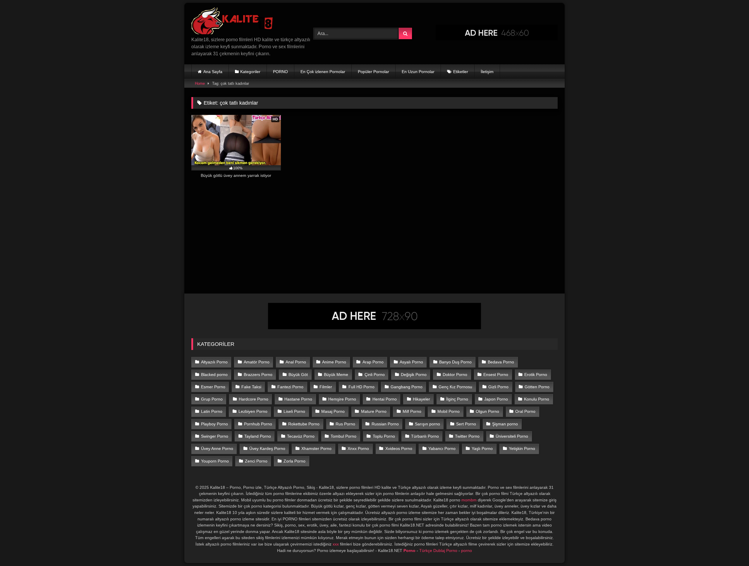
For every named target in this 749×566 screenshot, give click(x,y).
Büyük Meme (336, 374)
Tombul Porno (343, 436)
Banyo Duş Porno (455, 362)
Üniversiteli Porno (512, 436)
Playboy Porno (214, 424)
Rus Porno (345, 424)
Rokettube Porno (303, 424)
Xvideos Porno (398, 448)
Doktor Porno (455, 374)
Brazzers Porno (258, 374)
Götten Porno (537, 386)
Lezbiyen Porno (252, 411)
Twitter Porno (467, 436)
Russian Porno (385, 424)
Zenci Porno (256, 461)
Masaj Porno (333, 411)
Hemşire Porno (342, 399)
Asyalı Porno (411, 362)
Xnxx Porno (358, 448)
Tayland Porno (257, 436)
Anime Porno (334, 362)
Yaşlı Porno (482, 448)
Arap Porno (373, 362)
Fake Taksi (251, 386)
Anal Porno (296, 362)
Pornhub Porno (258, 424)
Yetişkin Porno (522, 448)
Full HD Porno (361, 386)
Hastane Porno (298, 399)
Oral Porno (525, 411)
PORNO (280, 71)
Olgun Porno (487, 411)
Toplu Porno (384, 436)
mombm (469, 500)
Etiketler (460, 71)
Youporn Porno (215, 461)
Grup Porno (212, 399)
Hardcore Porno (253, 399)
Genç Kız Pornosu (455, 386)
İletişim (487, 71)
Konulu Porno (536, 399)
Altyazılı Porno (214, 362)
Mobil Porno (448, 411)
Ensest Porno (495, 374)
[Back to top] (730, 548)
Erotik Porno (535, 374)
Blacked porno (214, 374)
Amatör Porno (256, 362)
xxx (336, 544)
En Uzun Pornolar (418, 71)
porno (466, 550)
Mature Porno (373, 411)
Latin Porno (211, 411)
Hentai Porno (384, 399)
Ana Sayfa (212, 71)
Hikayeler (421, 399)
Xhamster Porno (316, 448)
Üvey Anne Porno (217, 448)
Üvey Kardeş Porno (267, 448)
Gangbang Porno (406, 386)
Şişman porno (505, 424)
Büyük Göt (298, 374)
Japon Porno (496, 399)
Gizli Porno (498, 386)
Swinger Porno (214, 436)
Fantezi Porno (290, 386)
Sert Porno (466, 424)
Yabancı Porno (442, 448)
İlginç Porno (457, 399)
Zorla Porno (294, 461)
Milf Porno (412, 411)
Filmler (325, 386)
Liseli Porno (294, 411)
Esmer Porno (213, 386)
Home (200, 83)
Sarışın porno (427, 424)
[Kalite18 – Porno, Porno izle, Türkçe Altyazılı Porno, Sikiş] (233, 22)
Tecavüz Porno (301, 436)
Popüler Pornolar (373, 71)
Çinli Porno (375, 374)
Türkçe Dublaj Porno (438, 550)
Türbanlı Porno (425, 436)
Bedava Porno (501, 362)
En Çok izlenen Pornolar (322, 71)
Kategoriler (250, 71)
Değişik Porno (414, 374)
